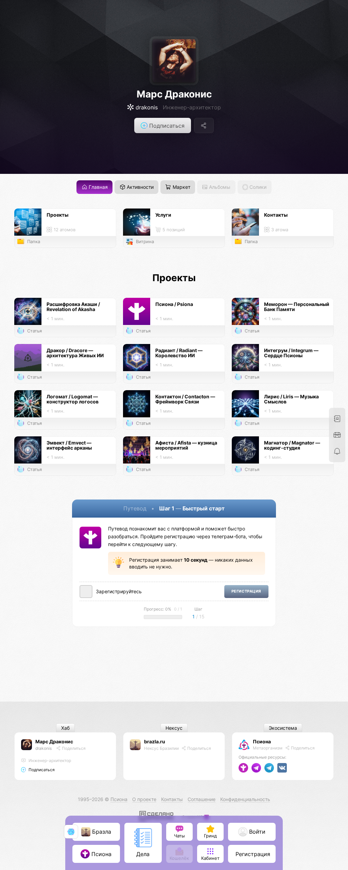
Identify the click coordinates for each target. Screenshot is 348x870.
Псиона (262, 741)
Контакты (172, 799)
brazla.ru (154, 741)
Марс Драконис (174, 94)
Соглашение (201, 799)
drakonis (43, 748)
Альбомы (219, 187)
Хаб (65, 728)
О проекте (144, 799)
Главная (97, 187)
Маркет (180, 187)
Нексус (174, 728)
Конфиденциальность (245, 799)
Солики (257, 187)
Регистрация (246, 591)
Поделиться (73, 748)
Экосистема (283, 728)
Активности (139, 187)
